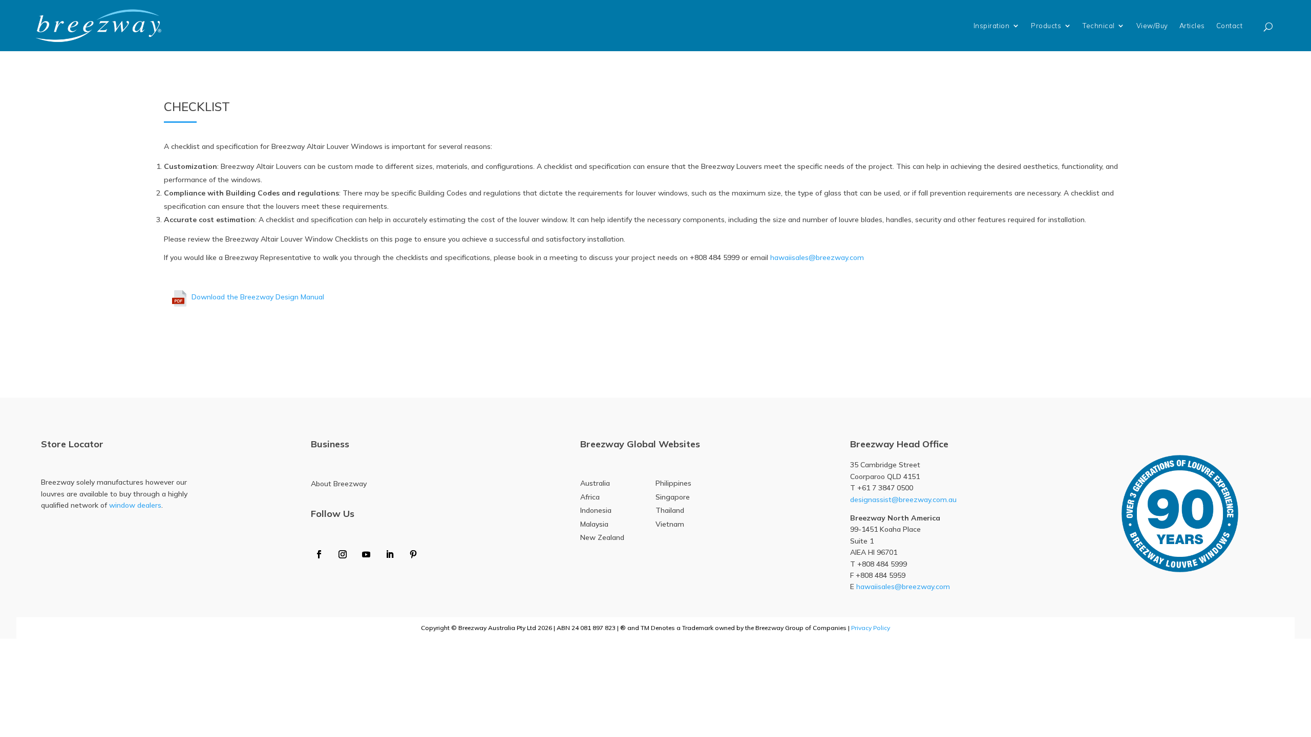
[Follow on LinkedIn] (390, 554)
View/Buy (1152, 25)
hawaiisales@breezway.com (817, 257)
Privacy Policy (870, 628)
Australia (595, 483)
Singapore (673, 497)
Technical (1099, 25)
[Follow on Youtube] (366, 554)
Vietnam (670, 524)
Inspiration (992, 25)
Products (1046, 25)
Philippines (673, 483)
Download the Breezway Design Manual (258, 296)
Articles (1192, 25)
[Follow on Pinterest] (413, 554)
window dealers (135, 505)
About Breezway (339, 483)
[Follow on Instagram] (342, 554)
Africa (590, 497)
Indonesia (595, 510)
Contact (1229, 25)
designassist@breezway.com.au (903, 499)
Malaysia (594, 524)
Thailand (670, 510)
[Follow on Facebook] (319, 554)
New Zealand (602, 537)
